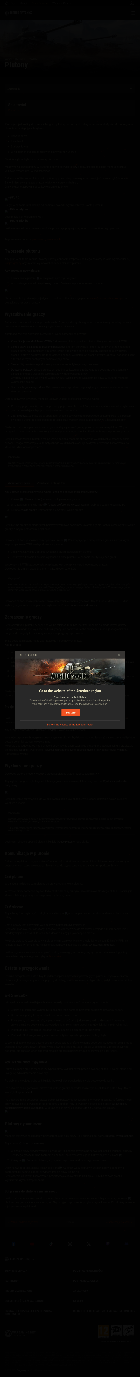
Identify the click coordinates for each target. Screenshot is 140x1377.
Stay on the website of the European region (70, 724)
